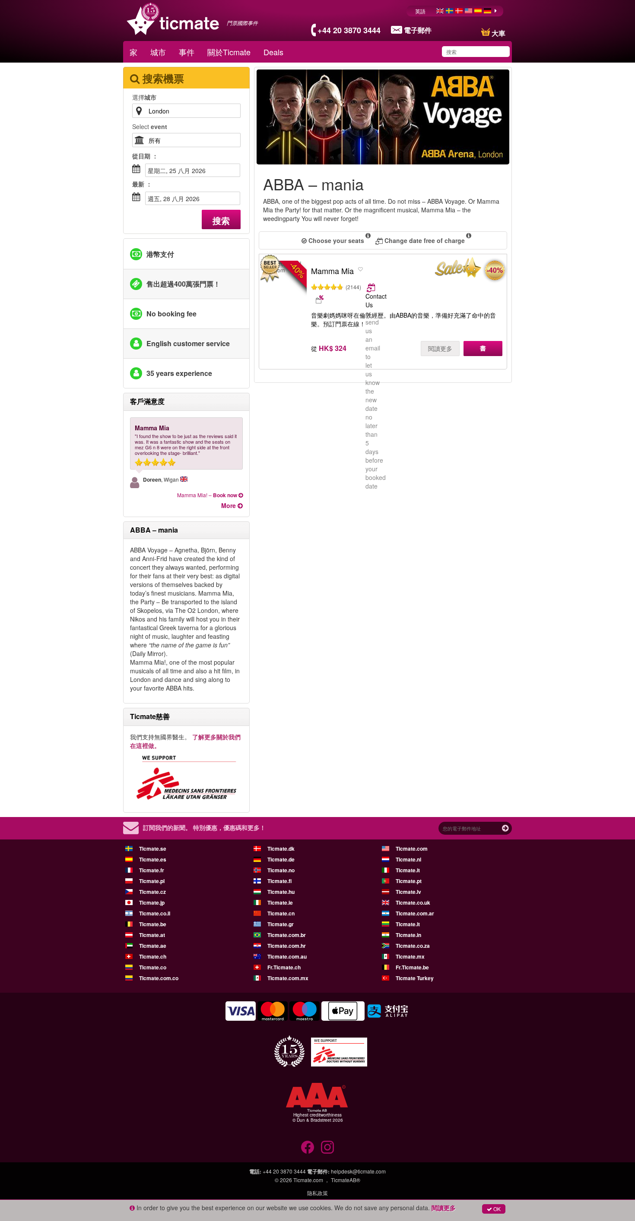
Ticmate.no (281, 870)
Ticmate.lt (408, 924)
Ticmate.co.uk (413, 902)
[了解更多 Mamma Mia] (371, 287)
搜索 (221, 220)
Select (149, 126)
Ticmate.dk (281, 848)
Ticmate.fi (279, 881)
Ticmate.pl (152, 881)
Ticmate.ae (152, 946)
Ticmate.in (408, 935)
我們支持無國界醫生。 (185, 741)
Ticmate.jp (152, 902)
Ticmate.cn (281, 913)
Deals (273, 51)
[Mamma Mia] (457, 269)
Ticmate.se (152, 848)
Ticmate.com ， (311, 1179)
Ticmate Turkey (415, 978)
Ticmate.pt (409, 881)
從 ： (145, 155)
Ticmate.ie (280, 902)
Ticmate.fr (151, 870)
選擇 (144, 97)
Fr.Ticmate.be (412, 967)
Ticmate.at (152, 935)
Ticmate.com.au (287, 956)
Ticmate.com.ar (415, 913)
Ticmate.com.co (158, 978)
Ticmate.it (408, 870)
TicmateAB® (345, 1179)
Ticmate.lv (408, 892)
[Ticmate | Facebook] (307, 1147)
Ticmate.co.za (413, 946)
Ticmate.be (152, 924)
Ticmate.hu (281, 892)
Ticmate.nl (408, 859)
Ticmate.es (152, 859)
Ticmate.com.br (286, 935)
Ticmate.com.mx (287, 978)
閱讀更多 (440, 348)
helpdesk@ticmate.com (358, 1171)
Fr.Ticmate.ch (284, 967)
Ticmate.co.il (154, 913)
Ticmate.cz (152, 892)
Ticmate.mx (410, 956)
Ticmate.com (412, 848)
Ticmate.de (281, 859)
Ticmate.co (152, 967)
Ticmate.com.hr (286, 946)
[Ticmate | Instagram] (327, 1147)
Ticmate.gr (280, 924)
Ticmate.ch (152, 956)
